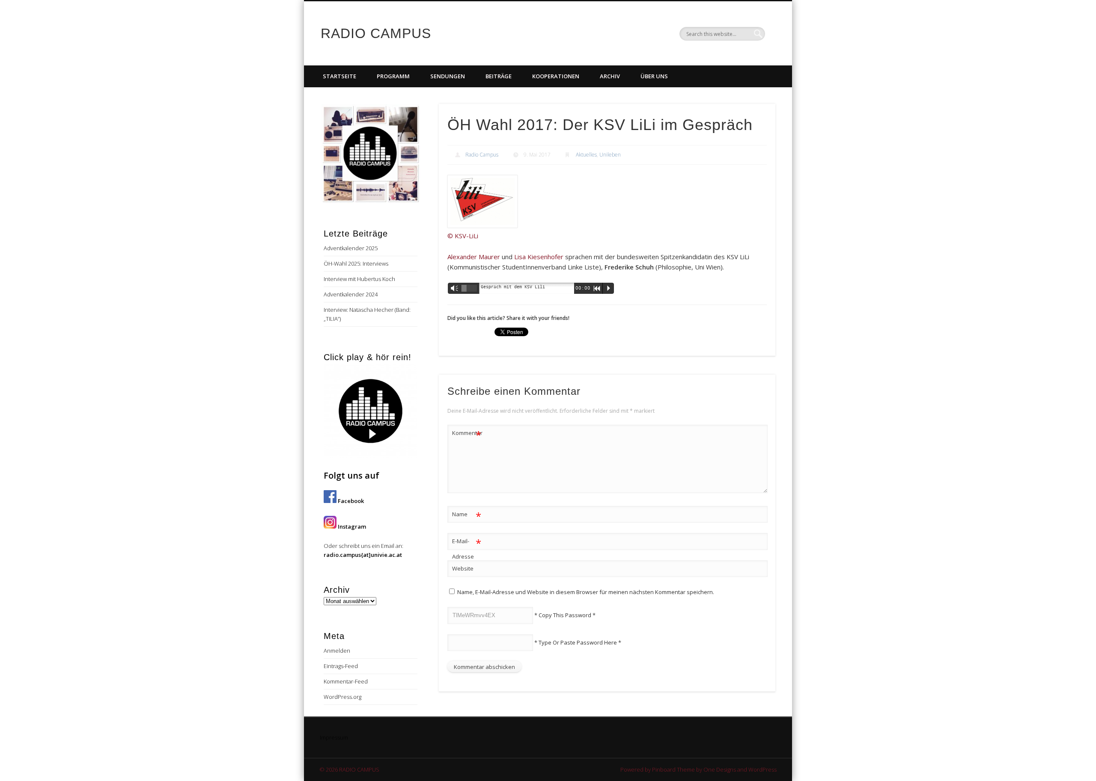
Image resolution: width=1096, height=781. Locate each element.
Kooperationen (555, 76)
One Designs (719, 769)
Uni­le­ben (610, 154)
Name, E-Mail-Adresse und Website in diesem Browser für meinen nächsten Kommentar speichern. (585, 592)
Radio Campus (481, 154)
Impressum (334, 737)
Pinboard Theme (673, 769)
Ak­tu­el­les (586, 154)
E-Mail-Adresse (467, 548)
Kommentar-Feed (346, 681)
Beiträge (498, 76)
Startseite (339, 76)
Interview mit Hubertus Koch (359, 279)
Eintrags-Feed (341, 666)
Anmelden (337, 650)
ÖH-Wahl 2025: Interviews (356, 263)
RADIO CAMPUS (376, 33)
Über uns (654, 76)
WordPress (762, 769)
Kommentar (467, 434)
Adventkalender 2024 (351, 294)
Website (463, 568)
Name (467, 515)
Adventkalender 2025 (351, 248)
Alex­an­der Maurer (473, 256)
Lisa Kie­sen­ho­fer (538, 256)
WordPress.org (342, 697)
